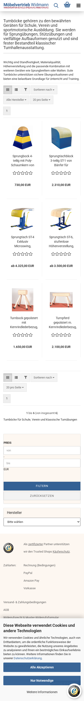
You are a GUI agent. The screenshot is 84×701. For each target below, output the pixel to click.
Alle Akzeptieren (42, 667)
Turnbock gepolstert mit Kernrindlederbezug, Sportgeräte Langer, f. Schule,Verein (24, 322)
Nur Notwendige (42, 680)
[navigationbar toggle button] (78, 5)
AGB (6, 609)
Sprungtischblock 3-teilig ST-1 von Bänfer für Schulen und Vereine (61, 160)
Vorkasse (30, 588)
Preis (7, 442)
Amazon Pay (31, 580)
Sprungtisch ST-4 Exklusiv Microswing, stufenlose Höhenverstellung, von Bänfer (22, 241)
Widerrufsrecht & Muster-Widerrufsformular (31, 617)
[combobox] (44, 89)
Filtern (42, 486)
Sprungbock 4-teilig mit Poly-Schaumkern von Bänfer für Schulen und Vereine (22, 160)
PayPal (28, 573)
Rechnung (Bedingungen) (40, 565)
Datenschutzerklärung (28, 658)
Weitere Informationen (42, 692)
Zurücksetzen (42, 495)
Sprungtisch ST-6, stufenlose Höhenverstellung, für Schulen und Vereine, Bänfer (61, 241)
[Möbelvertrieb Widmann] (24, 5)
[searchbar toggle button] (56, 5)
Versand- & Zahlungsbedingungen (24, 602)
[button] (7, 89)
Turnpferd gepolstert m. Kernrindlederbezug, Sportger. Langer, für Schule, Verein (63, 322)
